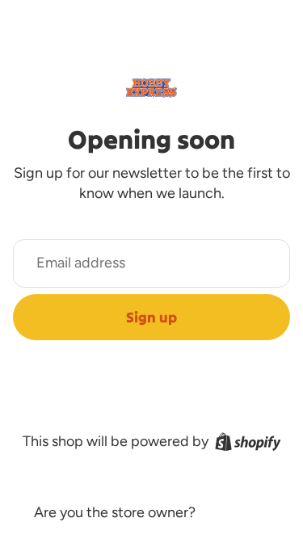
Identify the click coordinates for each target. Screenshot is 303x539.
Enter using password (151, 476)
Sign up (151, 317)
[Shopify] (248, 441)
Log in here (234, 512)
